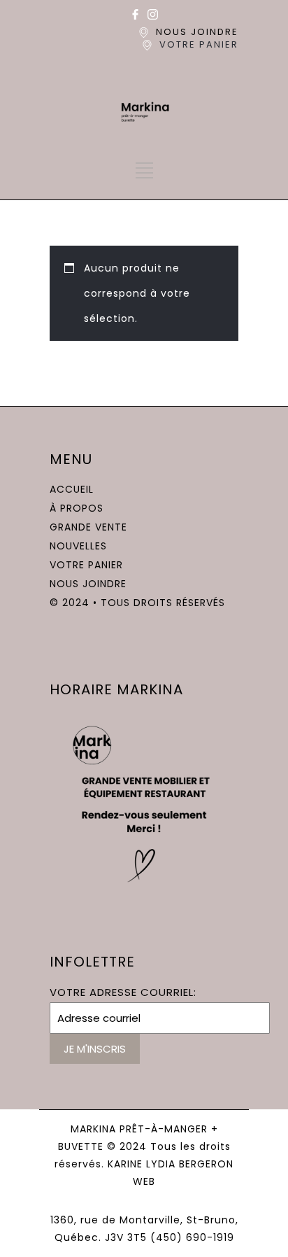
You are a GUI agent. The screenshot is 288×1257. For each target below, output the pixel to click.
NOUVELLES (78, 546)
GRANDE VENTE (88, 527)
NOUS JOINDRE (197, 31)
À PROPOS (76, 508)
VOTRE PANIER (198, 44)
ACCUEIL (72, 489)
